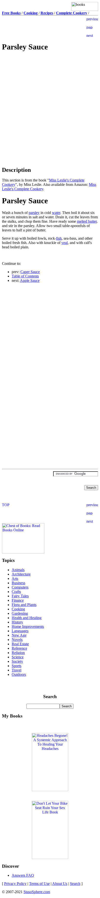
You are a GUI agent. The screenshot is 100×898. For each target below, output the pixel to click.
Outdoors (19, 674)
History (17, 622)
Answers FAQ (23, 875)
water (56, 213)
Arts (15, 578)
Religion (18, 653)
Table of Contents (25, 276)
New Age (19, 635)
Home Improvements (28, 626)
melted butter (87, 221)
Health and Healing (27, 618)
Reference (19, 648)
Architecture (21, 574)
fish (59, 238)
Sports (16, 666)
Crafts (16, 592)
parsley (34, 213)
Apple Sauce (30, 280)
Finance (18, 600)
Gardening (20, 613)
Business (18, 583)
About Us (59, 884)
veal (64, 243)
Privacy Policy (15, 884)
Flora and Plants (24, 605)
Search (75, 884)
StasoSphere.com (37, 892)
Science (18, 657)
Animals (18, 570)
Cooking (18, 609)
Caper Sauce (30, 272)
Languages (20, 631)
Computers (20, 587)
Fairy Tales (20, 596)
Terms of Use (39, 884)
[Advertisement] (50, 91)
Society (17, 661)
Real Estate (20, 644)
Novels (17, 640)
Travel (16, 670)
